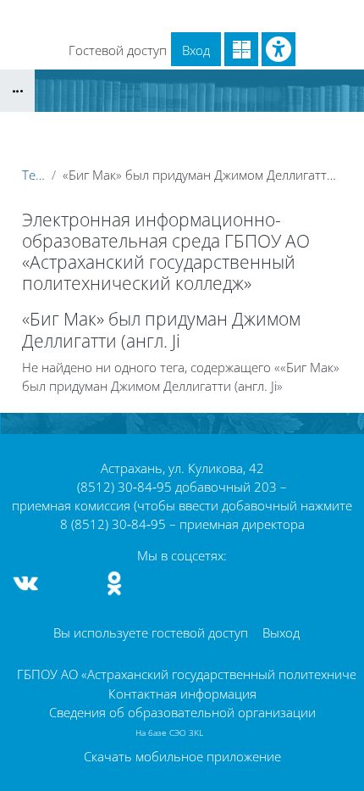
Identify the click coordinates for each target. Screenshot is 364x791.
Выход (281, 632)
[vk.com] (26, 583)
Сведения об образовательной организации (182, 712)
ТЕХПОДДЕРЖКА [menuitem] (66, 40)
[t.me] (70, 583)
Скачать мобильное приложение (182, 756)
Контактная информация (182, 693)
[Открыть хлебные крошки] (17, 91)
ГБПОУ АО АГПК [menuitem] (215, 15)
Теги (33, 174)
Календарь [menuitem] (118, 15)
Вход (196, 50)
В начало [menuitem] (42, 15)
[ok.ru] (114, 583)
